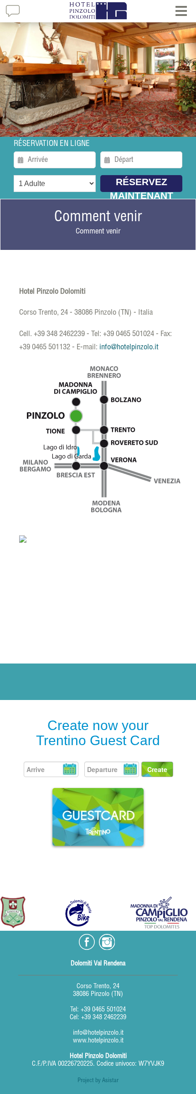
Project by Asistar (98, 1081)
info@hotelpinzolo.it (129, 348)
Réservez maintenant (141, 184)
